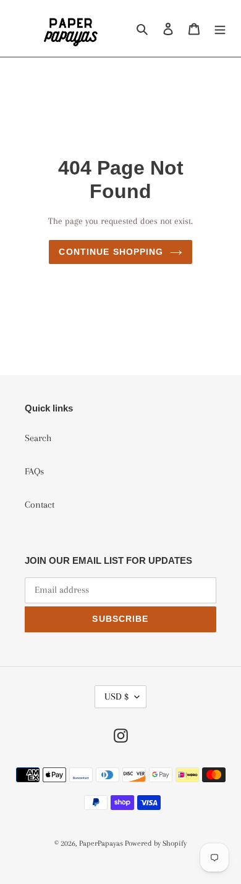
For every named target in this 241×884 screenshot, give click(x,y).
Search (38, 438)
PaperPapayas (102, 843)
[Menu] (220, 28)
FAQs (34, 471)
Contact (39, 504)
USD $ (116, 696)
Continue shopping (111, 252)
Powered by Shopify (156, 843)
